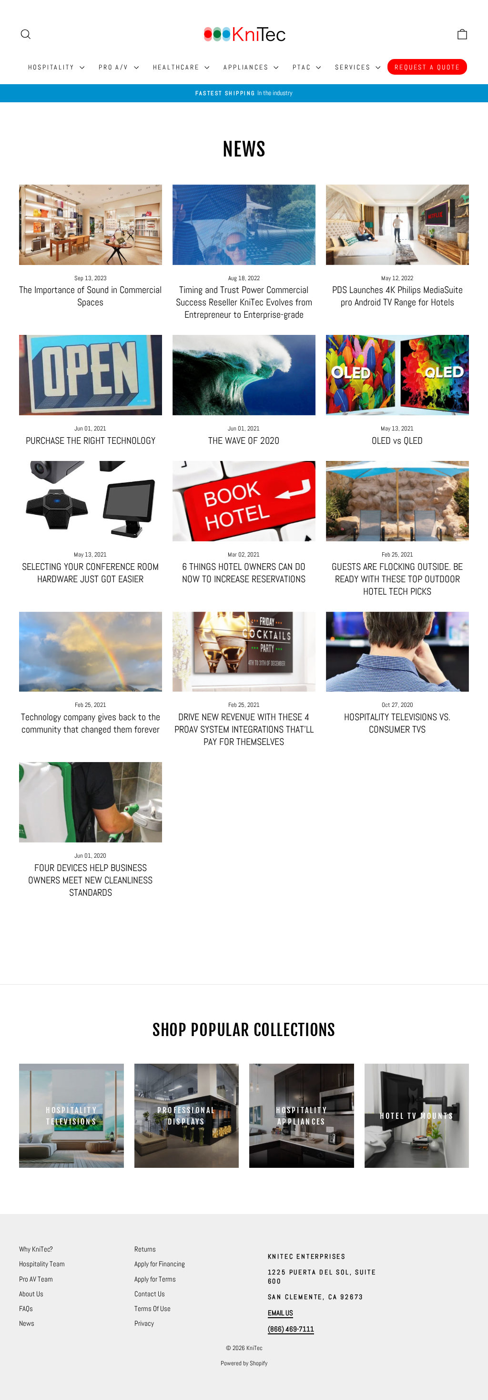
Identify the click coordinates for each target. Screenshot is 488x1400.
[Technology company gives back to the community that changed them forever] (90, 652)
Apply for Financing (159, 1263)
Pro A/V (115, 67)
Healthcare (178, 67)
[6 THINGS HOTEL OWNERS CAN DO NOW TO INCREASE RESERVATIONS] (244, 501)
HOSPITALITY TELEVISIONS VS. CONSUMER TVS (397, 723)
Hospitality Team (42, 1263)
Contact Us (149, 1293)
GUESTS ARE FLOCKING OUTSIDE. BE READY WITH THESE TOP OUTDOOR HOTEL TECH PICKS (397, 578)
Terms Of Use (152, 1308)
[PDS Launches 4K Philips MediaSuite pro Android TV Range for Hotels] (397, 225)
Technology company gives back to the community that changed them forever (90, 723)
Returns (145, 1248)
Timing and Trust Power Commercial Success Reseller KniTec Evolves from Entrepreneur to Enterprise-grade (244, 302)
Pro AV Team (36, 1278)
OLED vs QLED (397, 440)
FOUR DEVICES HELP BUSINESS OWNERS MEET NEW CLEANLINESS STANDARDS (90, 880)
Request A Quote (427, 67)
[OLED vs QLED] (397, 375)
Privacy (144, 1323)
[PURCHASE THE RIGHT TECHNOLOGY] (90, 375)
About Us (31, 1293)
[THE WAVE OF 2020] (244, 375)
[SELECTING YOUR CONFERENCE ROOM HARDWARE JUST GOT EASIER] (90, 501)
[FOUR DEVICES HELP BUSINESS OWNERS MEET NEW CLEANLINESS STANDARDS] (90, 802)
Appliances (247, 67)
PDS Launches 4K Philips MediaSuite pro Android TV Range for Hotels (397, 296)
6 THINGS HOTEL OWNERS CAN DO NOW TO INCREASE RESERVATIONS (243, 572)
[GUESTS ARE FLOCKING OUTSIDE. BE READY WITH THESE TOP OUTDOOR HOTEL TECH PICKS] (397, 501)
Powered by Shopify (244, 1363)
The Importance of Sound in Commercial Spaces (90, 296)
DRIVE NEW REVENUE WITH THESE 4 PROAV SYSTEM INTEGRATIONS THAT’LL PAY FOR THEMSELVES (244, 729)
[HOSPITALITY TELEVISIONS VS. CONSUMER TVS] (397, 652)
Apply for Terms (155, 1278)
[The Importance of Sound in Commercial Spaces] (90, 225)
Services (354, 67)
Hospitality (53, 67)
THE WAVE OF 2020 (243, 440)
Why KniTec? (36, 1248)
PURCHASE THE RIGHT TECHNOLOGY (90, 440)
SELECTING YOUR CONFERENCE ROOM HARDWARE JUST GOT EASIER (90, 572)
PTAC (303, 67)
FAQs (26, 1308)
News (26, 1323)
